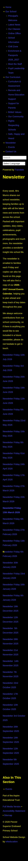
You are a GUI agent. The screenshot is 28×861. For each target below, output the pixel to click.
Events (8, 789)
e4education (12, 841)
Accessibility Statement (14, 811)
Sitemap (8, 815)
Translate (19, 169)
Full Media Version (12, 806)
